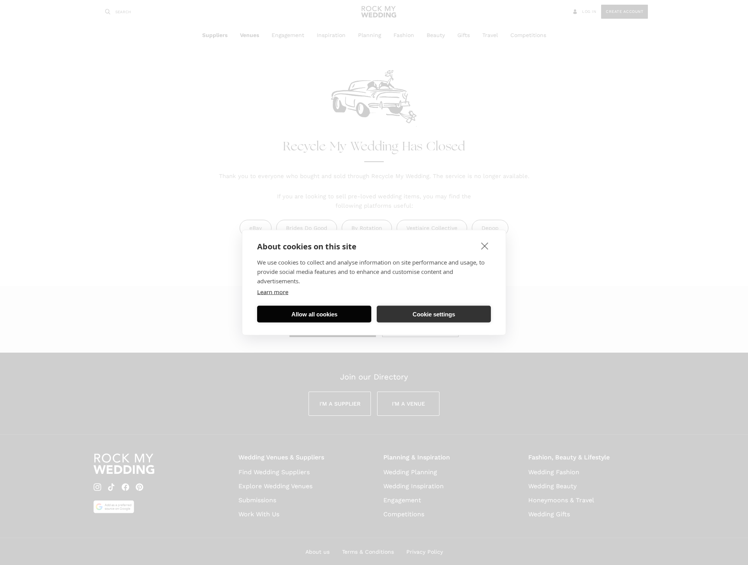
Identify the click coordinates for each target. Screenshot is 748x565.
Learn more (272, 292)
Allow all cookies (314, 314)
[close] (485, 246)
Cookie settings (434, 314)
